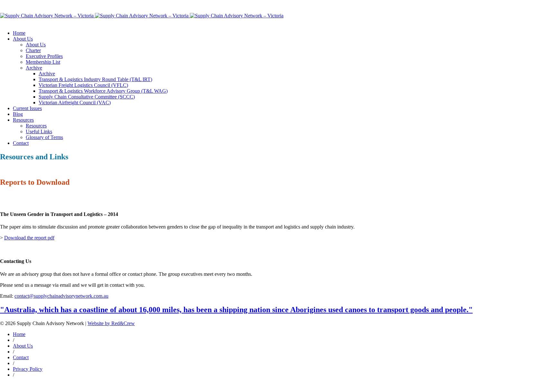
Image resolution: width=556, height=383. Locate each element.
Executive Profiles (44, 56)
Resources (23, 120)
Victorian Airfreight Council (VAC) (75, 102)
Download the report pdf (29, 237)
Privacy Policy (27, 369)
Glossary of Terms (44, 137)
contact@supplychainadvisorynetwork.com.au (61, 296)
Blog (18, 114)
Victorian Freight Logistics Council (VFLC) (83, 85)
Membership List (43, 62)
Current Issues (27, 108)
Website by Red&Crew (111, 323)
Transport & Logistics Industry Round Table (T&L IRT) (95, 79)
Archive (34, 67)
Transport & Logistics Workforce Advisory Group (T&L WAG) (103, 91)
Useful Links (39, 131)
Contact (21, 143)
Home (19, 33)
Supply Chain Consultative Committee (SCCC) (87, 96)
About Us (23, 39)
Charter (33, 50)
